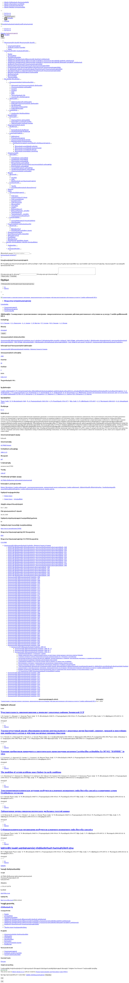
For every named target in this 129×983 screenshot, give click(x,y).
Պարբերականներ (14, 57)
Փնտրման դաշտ (7, 253)
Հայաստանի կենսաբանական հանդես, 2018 (24, 687)
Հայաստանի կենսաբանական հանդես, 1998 (24, 630)
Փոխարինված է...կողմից (20, 210)
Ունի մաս (14, 196)
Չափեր (14, 177)
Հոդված (4, 330)
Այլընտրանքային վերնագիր (21, 102)
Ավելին (3, 865)
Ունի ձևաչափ (16, 202)
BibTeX (6, 288)
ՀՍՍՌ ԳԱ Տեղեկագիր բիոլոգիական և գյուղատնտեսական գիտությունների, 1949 (37, 549)
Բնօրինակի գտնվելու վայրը (21, 230)
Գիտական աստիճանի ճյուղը (25, 149)
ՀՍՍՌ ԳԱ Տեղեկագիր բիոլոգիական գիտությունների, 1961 (29, 569)
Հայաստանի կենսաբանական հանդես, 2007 (24, 643)
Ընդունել (48, 975)
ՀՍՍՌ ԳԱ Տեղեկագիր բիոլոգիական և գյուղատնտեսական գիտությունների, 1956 (37, 560)
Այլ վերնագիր (16, 105)
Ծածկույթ (13, 126)
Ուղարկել (13, 276)
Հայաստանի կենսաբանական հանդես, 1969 (24, 582)
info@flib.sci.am (5, 893)
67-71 (2, 410)
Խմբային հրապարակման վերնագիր (24, 103)
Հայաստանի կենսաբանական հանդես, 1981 (24, 602)
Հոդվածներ (12, 55)
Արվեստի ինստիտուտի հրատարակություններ (25, 64)
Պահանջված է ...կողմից (20, 214)
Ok (2, 978)
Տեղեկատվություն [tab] (11, 309)
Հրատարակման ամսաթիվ (21, 171)
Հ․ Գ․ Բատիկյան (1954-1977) (59, 401)
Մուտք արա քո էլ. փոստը (10, 274)
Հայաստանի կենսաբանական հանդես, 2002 (24, 635)
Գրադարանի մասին (12, 42)
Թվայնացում (16, 229)
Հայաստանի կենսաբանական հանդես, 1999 (24, 632)
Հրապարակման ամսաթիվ (21, 87)
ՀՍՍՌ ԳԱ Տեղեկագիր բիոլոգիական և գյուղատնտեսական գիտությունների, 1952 (37, 554)
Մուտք (6, 21)
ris (5, 287)
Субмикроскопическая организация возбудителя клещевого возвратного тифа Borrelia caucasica (47, 829)
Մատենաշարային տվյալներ (18, 234)
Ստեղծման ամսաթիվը (19, 158)
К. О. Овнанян (5, 323)
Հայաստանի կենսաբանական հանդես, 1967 (24, 578)
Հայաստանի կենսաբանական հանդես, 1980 (24, 600)
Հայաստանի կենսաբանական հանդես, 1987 (24, 612)
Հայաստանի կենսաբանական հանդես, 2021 (24, 692)
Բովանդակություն (18, 138)
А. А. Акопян (26, 323)
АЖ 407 (3, 473)
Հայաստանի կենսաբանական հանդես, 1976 (24, 593)
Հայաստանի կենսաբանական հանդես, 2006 (24, 642)
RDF (2, 535)
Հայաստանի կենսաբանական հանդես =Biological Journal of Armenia (24, 349)
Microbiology (9, 487)
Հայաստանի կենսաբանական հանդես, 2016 (24, 684)
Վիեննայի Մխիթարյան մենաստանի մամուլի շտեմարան (28, 59)
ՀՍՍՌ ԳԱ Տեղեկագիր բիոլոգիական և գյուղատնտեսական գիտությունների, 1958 (37, 564)
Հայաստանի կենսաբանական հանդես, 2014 (24, 681)
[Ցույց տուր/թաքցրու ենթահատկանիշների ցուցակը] (8, 82)
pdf (2, 459)
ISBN (12, 93)
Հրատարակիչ (13, 153)
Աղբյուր (10, 189)
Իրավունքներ (14, 217)
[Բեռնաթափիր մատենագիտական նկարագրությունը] (3, 743)
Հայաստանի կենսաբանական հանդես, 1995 (24, 625)
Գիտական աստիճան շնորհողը (26, 151)
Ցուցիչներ (8, 79)
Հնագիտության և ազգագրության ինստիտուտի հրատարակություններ (34, 70)
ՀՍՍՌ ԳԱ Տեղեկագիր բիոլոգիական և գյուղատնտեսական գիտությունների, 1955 (37, 559)
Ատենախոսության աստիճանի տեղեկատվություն (31, 143)
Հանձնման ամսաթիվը (19, 159)
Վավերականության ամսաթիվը (23, 169)
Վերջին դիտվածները (14, 242)
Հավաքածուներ (10, 51)
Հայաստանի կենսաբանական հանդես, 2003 (24, 637)
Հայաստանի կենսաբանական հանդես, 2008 (24, 645)
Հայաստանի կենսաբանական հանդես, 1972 (24, 587)
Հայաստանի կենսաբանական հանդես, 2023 (24, 696)
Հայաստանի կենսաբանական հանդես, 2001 (24, 633)
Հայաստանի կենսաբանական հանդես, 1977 (24, 595)
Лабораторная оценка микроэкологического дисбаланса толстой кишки (35, 811)
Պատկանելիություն (16, 192)
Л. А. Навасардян (16, 323)
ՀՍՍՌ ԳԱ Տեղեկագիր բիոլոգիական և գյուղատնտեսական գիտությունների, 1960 (37, 565)
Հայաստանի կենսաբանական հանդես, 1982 (24, 603)
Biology (3, 487)
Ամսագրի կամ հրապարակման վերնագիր (26, 85)
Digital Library (8, 496)
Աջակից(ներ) (12, 115)
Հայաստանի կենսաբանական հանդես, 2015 (24, 682)
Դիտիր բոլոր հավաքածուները (15, 927)
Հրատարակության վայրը (20, 139)
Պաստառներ (12, 77)
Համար (14, 90)
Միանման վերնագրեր (19, 107)
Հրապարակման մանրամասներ (21, 82)
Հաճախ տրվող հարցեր (16, 47)
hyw (8, 13)
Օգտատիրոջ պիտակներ (20, 120)
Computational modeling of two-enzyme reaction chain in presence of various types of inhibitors (44, 661)
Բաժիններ (12, 237)
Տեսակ (10, 173)
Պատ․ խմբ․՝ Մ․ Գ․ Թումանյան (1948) (13, 401)
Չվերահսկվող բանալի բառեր (22, 123)
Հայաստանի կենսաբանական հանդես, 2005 (24, 640)
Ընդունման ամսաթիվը (19, 161)
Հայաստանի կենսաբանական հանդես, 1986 (24, 610)
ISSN (12, 92)
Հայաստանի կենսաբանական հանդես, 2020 (24, 691)
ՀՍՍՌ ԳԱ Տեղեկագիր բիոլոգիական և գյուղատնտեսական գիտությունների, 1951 (37, 552)
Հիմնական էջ (7, 907)
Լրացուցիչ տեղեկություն (20, 97)
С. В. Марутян (35, 323)
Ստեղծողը (13, 110)
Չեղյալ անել (5, 276)
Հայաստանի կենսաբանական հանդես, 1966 (24, 577)
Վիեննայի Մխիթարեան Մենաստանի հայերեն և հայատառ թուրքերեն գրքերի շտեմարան (41, 60)
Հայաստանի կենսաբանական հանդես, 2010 (24, 674)
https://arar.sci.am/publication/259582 (11, 528)
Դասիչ (13, 186)
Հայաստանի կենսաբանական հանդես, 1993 (24, 622)
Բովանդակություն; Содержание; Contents (32, 653)
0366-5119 (4, 377)
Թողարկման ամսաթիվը (20, 163)
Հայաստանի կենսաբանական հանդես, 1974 (24, 590)
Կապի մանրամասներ (12, 954)
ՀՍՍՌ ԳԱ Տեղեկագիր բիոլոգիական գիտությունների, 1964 (29, 573)
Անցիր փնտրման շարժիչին (14, 4)
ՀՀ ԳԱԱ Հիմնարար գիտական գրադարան (16, 480)
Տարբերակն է (16, 200)
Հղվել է (13, 207)
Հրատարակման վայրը (16, 125)
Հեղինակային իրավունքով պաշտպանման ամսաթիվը (31, 164)
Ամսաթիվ (13, 154)
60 (1, 363)
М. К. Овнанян (53, 323)
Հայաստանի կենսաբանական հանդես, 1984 (24, 607)
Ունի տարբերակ (17, 199)
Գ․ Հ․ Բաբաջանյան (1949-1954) (37, 401)
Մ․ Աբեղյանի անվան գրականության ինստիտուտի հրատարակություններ (35, 69)
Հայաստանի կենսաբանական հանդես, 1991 (24, 618)
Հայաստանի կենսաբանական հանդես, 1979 (24, 598)
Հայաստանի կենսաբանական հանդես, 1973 (24, 588)
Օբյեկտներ (12, 245)
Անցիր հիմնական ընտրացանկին (16, 2)
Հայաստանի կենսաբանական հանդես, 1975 (24, 592)
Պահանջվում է (16, 212)
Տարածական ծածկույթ (20, 130)
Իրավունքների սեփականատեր (19, 224)
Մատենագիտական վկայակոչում (23, 187)
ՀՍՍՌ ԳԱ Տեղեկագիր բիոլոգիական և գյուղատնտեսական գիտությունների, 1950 (37, 550)
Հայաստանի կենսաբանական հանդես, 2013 (24, 679)
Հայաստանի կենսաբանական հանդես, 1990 (24, 617)
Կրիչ (13, 179)
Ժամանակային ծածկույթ (20, 131)
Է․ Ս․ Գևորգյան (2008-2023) (106, 401)
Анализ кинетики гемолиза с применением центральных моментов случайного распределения (46, 664)
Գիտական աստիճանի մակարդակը (28, 148)
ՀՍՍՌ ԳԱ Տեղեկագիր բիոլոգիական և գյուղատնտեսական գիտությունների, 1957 (37, 562)
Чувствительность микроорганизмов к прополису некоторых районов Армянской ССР (42, 712)
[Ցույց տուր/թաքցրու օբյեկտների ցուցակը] (29, 51)
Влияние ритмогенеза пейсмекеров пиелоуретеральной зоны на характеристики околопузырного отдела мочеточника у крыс (56, 669)
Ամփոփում (15, 136)
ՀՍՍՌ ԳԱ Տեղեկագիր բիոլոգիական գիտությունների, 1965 (29, 575)
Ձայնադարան (13, 74)
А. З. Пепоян (63, 323)
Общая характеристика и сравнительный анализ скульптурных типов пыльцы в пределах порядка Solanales (50, 655)
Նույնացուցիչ (14, 182)
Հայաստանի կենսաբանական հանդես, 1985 (24, 608)
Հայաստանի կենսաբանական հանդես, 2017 (24, 686)
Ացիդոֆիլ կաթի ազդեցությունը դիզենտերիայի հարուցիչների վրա (37, 848)
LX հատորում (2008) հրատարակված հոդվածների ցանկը (39, 671)
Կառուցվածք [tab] (9, 310)
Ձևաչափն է (15, 204)
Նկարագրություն (14, 46)
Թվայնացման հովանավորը (21, 141)
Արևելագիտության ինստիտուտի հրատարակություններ (29, 65)
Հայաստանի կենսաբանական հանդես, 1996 (24, 627)
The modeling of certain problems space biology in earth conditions (31, 772)
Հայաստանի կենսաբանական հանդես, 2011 (24, 676)
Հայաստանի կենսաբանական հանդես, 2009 (24, 672)
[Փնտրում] (30, 253)
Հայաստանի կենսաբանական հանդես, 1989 (24, 615)
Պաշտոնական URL (18, 95)
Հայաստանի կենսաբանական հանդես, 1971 (24, 585)
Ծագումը (13, 225)
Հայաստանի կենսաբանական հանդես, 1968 (24, 580)
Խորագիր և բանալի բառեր (21, 121)
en (10, 13)
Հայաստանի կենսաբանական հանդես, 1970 (24, 583)
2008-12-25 (4, 452)
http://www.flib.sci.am (7, 900)
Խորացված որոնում (8, 255)
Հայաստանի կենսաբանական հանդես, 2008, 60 (28, 647)
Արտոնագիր (15, 222)
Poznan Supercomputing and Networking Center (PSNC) (52, 972)
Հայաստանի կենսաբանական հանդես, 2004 (24, 638)
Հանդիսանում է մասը (19, 197)
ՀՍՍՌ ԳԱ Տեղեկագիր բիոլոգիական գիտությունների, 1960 (29, 567)
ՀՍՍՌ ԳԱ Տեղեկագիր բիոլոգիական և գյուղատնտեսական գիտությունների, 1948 (37, 547)
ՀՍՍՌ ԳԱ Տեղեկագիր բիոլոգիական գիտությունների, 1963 (29, 572)
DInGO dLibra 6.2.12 (18, 972)
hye (5, 13)
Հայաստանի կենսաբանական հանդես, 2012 (24, 677)
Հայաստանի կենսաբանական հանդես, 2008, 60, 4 (33, 652)
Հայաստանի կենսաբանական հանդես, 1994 (24, 623)
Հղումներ (14, 205)
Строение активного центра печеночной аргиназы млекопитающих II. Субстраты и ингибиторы (47, 656)
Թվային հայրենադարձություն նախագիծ (23, 72)
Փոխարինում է (16, 209)
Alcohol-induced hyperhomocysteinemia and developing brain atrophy (37, 660)
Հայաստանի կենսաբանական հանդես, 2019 (24, 689)
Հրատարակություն (15, 232)
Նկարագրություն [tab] (10, 307)
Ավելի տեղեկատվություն (35, 975)
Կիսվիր (10, 18)
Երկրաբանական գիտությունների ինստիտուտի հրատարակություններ (34, 67)
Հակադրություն (10, 16)
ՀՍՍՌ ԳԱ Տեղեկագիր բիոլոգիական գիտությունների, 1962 (29, 570)
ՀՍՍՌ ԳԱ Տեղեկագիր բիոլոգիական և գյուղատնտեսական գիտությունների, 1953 (37, 555)
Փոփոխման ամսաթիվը (20, 166)
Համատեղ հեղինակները (20, 113)
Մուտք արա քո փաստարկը (47, 274)
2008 (2, 356)
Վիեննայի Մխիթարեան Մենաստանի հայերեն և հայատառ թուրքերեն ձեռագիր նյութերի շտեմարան (45, 62)
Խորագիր (13, 116)
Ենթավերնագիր (17, 108)
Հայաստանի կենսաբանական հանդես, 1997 (24, 628)
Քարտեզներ (12, 75)
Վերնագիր (13, 98)
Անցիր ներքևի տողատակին (14, 7)
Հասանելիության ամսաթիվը (22, 168)
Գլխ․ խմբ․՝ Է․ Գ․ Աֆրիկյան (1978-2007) (83, 401)
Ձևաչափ (13, 174)
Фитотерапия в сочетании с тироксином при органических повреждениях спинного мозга (45, 663)
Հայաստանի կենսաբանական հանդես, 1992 (24, 620)
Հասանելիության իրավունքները (23, 220)
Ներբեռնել (4, 304)
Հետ (2, 37)
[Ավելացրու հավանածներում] (1, 743)
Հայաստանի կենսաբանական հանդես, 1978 (24, 597)
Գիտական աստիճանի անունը (26, 146)
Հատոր (14, 89)
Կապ (10, 49)
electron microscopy (39, 489)
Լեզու (10, 191)
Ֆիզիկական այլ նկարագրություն (23, 181)
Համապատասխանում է (20, 215)
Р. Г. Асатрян (44, 323)
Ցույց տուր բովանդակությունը (17, 301)
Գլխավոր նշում (13, 235)
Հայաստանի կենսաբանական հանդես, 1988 (24, 613)
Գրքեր (10, 54)
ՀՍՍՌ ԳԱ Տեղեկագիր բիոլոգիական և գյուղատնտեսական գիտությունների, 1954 (37, 557)
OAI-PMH (4, 542)
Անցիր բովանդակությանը (13, 5)
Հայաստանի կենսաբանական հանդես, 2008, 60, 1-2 (33, 648)
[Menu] (1, 10)
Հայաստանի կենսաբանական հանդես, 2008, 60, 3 (33, 650)
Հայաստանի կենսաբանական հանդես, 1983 (24, 605)
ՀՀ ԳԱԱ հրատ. (6, 445)
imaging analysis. (49, 489)
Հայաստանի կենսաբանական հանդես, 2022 (24, 694)
